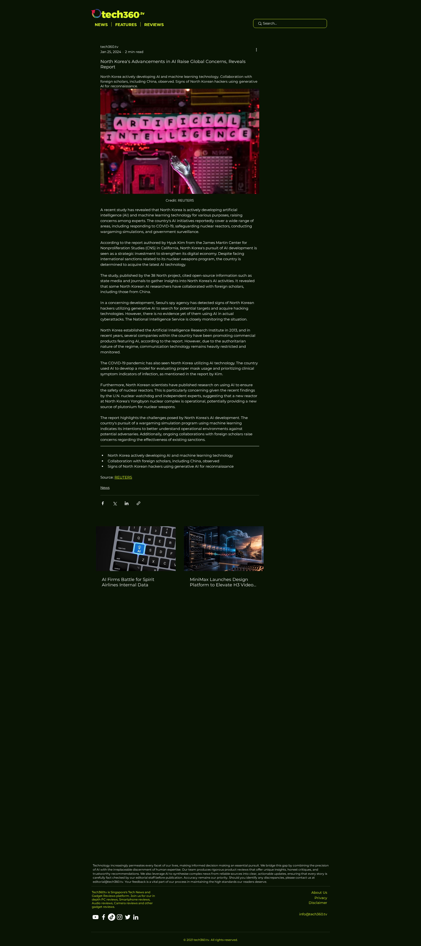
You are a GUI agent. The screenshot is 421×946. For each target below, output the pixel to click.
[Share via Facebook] (102, 503)
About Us (319, 892)
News (105, 487)
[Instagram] (119, 917)
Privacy (321, 898)
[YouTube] (95, 917)
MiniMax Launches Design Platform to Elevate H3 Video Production (221, 582)
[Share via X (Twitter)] (114, 503)
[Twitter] (127, 917)
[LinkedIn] (135, 917)
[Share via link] (138, 503)
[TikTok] (111, 917)
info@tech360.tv (313, 914)
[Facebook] (103, 917)
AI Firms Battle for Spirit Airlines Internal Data (128, 582)
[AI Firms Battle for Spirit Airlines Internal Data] (136, 548)
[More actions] (256, 49)
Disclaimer (318, 903)
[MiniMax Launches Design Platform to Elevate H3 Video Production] (224, 548)
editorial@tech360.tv (108, 882)
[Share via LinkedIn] (126, 503)
